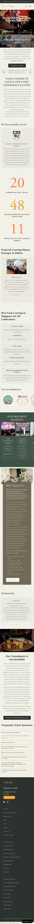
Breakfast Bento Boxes (9, 886)
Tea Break (5, 868)
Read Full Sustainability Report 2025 (17, 717)
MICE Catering (7, 894)
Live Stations (6, 897)
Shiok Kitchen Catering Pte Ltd (15, 918)
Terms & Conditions (8, 835)
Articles (5, 827)
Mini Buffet (6, 872)
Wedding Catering (8, 849)
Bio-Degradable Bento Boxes (11, 883)
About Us (5, 809)
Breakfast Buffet (7, 864)
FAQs (4, 820)
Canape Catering (7, 901)
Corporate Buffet (7, 846)
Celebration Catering (8, 853)
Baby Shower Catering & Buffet (11, 857)
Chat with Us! (13, 579)
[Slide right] (20, 170)
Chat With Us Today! (17, 65)
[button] (3, 6)
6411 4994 (6, 794)
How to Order (7, 816)
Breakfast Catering (8, 861)
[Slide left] (13, 170)
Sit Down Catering (8, 890)
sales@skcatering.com (9, 791)
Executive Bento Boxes (9, 879)
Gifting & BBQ (7, 909)
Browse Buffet (15, 295)
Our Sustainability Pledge (10, 812)
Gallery (5, 824)
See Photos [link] (7, 454)
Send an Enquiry (9, 797)
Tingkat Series (7, 905)
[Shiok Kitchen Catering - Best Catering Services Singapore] (10, 6)
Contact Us (6, 831)
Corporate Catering (8, 842)
